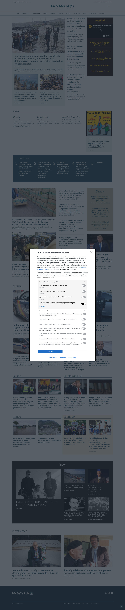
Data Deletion (53, 357)
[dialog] (62, 305)
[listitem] (62, 282)
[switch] (83, 285)
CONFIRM (50, 351)
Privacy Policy (72, 357)
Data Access (62, 357)
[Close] (92, 252)
